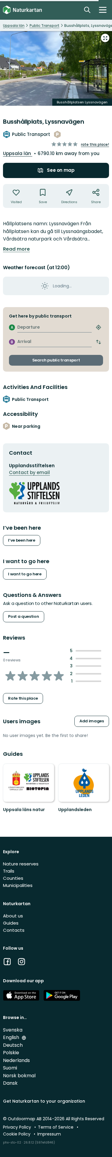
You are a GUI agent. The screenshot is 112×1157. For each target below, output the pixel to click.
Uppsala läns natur (24, 810)
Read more (16, 249)
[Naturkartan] (22, 10)
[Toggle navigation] (102, 10)
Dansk (10, 1083)
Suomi (10, 1067)
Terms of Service (56, 1127)
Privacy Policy (17, 1127)
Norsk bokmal (19, 1075)
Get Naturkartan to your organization (44, 1101)
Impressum (49, 1134)
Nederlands (16, 1060)
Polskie (11, 1052)
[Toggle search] (87, 10)
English (11, 1037)
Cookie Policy (17, 1134)
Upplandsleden (75, 810)
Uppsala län (17, 153)
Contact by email (29, 472)
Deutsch (13, 1045)
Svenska (12, 1029)
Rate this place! (95, 144)
